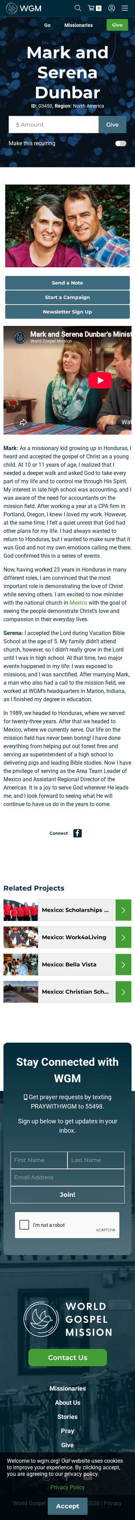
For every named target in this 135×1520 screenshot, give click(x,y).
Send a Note (67, 283)
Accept (67, 1506)
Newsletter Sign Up (67, 312)
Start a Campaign (67, 297)
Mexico (78, 602)
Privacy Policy (68, 1487)
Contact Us (67, 1357)
